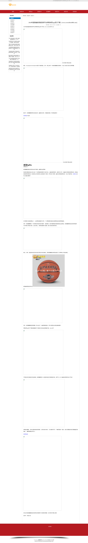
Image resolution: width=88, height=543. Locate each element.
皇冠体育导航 (37, 541)
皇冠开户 (12, 32)
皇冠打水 (57, 11)
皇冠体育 (41, 541)
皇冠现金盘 (25, 434)
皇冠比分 (22, 11)
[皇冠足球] (12, 6)
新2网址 (52, 541)
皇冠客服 (49, 541)
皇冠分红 (66, 11)
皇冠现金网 (45, 541)
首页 (13, 11)
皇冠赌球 (48, 11)
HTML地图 (52, 539)
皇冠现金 (25, 115)
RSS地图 (48, 539)
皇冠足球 (28, 15)
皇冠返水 (75, 11)
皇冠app (30, 11)
